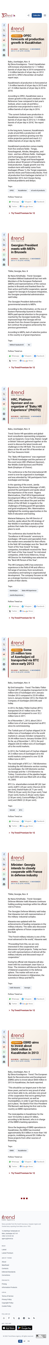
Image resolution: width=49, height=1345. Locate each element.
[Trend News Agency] (8, 1218)
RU (29, 1341)
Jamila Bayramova (16, 595)
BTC (20, 810)
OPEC (12, 190)
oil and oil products (38, 190)
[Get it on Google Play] (24, 1328)
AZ (24, 1341)
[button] (4, 25)
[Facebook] (9, 1318)
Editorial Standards (8, 1272)
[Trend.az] (8, 15)
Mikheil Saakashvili (17, 345)
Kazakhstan (22, 190)
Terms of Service (7, 1296)
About (4, 1262)
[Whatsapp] (4, 1318)
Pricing (4, 1284)
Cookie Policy (6, 1306)
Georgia (27, 988)
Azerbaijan (14, 590)
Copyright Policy (7, 1303)
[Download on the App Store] (8, 1328)
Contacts (5, 1268)
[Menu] (45, 15)
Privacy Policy (7, 1299)
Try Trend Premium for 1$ (23, 213)
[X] (14, 1318)
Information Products (9, 1287)
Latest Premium (7, 1253)
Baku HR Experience (29, 590)
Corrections (6, 1275)
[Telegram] (24, 1318)
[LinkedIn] (29, 1318)
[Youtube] (19, 1318)
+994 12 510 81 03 (8, 1236)
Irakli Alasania (15, 988)
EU (29, 345)
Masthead (5, 1265)
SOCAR (12, 810)
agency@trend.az (7, 1238)
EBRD (12, 1150)
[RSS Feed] (34, 1318)
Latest (4, 1249)
